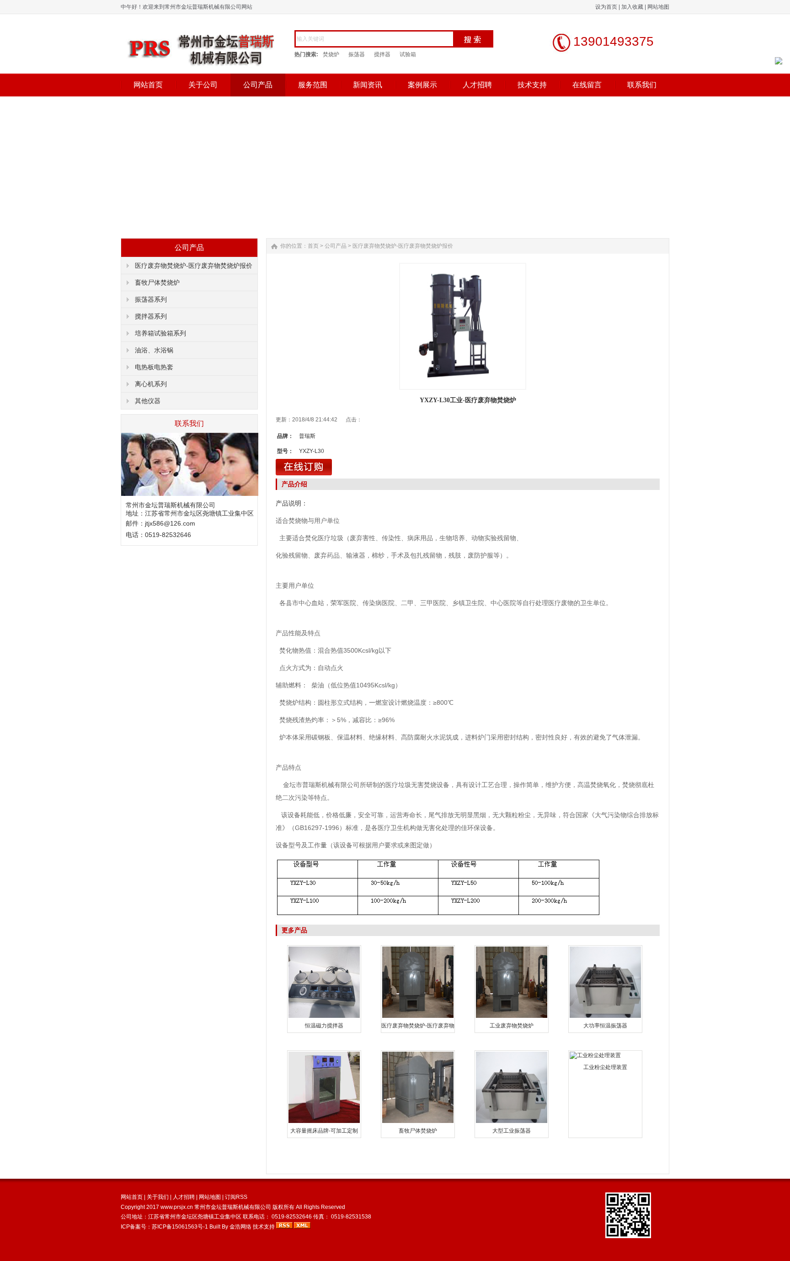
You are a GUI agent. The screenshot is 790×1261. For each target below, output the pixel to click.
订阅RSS (236, 1197)
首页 (313, 246)
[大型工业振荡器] (511, 1122)
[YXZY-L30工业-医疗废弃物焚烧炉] (462, 326)
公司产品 (257, 85)
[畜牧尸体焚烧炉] (417, 1122)
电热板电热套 (154, 367)
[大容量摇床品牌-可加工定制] (324, 1122)
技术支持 (532, 85)
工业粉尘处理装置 (605, 1067)
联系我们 (642, 85)
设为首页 (606, 7)
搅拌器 (382, 54)
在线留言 (587, 85)
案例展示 (422, 85)
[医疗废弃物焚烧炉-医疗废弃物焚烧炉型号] (417, 1017)
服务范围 (312, 85)
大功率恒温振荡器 (605, 1025)
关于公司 (203, 85)
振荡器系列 (151, 299)
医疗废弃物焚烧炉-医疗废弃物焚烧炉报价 (193, 265)
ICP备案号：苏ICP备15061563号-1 (165, 1227)
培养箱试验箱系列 (160, 333)
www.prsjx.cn (176, 1207)
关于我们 (158, 1197)
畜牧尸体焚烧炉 (157, 282)
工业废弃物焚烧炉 (512, 1025)
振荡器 (356, 54)
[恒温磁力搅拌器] (324, 1017)
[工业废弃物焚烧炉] (511, 1017)
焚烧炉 (331, 54)
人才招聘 (477, 85)
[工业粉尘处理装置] (595, 1055)
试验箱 (408, 54)
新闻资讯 (367, 85)
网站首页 (148, 85)
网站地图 (658, 7)
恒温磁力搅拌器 (324, 1025)
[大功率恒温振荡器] (605, 1017)
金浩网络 (240, 1227)
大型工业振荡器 (511, 1131)
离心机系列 (151, 384)
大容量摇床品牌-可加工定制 (324, 1131)
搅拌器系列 (151, 316)
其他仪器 (147, 400)
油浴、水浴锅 (154, 350)
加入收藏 (632, 7)
